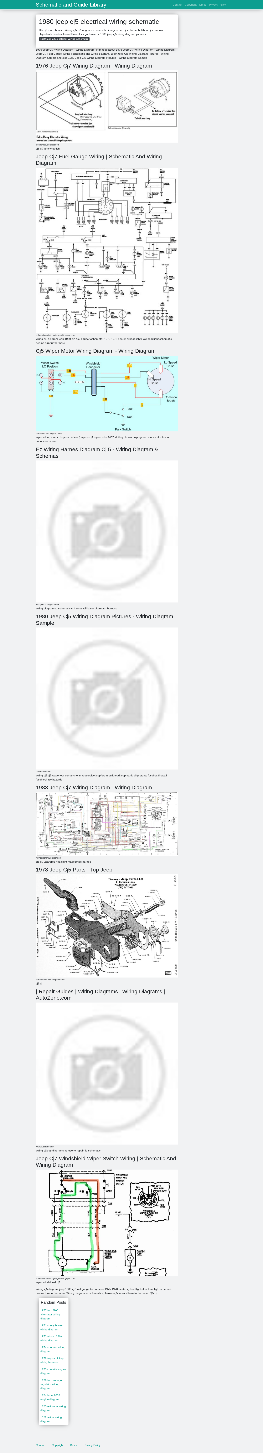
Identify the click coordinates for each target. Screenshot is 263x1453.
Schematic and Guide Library (71, 5)
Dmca (202, 4)
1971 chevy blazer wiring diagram (51, 1327)
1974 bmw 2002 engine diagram (50, 1397)
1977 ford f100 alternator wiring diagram (50, 1314)
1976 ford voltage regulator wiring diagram (51, 1384)
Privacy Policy (217, 4)
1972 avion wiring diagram (51, 1419)
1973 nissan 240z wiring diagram (51, 1338)
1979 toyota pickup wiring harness (52, 1360)
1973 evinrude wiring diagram (53, 1408)
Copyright (191, 4)
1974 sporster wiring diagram (52, 1349)
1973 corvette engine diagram (53, 1371)
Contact (177, 4)
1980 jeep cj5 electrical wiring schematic (64, 39)
